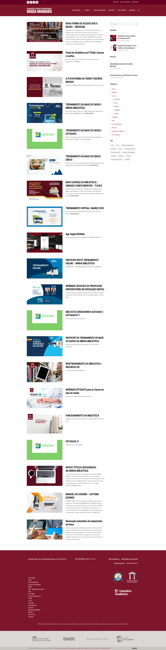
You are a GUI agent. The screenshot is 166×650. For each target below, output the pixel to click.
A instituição (31, 578)
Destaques (115, 117)
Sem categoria (116, 135)
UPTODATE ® (72, 441)
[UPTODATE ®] (44, 450)
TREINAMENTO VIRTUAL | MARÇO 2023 (85, 208)
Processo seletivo (115, 152)
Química (116, 113)
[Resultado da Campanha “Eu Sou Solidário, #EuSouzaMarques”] (113, 48)
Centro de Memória (33, 582)
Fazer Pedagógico (117, 124)
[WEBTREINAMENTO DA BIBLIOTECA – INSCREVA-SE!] (44, 372)
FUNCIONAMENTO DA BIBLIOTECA (82, 415)
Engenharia (117, 99)
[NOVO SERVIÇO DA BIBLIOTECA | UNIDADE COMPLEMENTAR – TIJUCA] (44, 191)
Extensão (30, 608)
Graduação (31, 603)
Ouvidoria (30, 617)
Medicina (116, 106)
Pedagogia (117, 110)
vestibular (127, 159)
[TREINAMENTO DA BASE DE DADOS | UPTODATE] (44, 139)
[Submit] (137, 24)
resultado (113, 156)
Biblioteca (114, 92)
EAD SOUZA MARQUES (34, 610)
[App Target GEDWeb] (44, 243)
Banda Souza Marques (127, 145)
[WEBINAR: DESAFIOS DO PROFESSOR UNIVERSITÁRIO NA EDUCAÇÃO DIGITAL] (44, 294)
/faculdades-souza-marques (130, 559)
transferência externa (116, 159)
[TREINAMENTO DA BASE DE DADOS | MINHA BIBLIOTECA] (44, 113)
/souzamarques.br (133, 563)
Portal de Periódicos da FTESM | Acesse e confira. (124, 75)
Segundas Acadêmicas (118, 131)
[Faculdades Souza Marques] (39, 10)
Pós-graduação (32, 605)
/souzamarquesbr (114, 559)
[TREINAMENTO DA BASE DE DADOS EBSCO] (44, 165)
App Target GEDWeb (75, 234)
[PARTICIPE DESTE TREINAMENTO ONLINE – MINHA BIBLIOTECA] (44, 268)
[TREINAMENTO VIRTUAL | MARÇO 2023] (44, 217)
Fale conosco (32, 614)
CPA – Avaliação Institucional (36, 589)
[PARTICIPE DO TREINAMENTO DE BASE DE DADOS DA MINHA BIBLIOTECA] (44, 346)
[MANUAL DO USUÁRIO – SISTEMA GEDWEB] (44, 503)
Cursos (114, 96)
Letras (116, 103)
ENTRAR (136, 2)
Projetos (114, 128)
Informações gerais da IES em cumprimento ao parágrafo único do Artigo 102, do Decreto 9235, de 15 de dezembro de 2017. (82, 648)
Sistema (128, 156)
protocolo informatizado (129, 152)
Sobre (29, 580)
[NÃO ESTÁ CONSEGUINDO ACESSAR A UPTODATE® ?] (44, 320)
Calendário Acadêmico (123, 592)
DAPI (29, 591)
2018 (112, 145)
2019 (117, 145)
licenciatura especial (129, 149)
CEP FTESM (31, 594)
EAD (113, 121)
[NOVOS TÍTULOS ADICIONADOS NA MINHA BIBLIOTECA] (44, 476)
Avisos (114, 89)
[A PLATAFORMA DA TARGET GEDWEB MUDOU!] (44, 87)
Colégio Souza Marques (34, 584)
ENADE (30, 587)
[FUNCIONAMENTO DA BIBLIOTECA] (44, 424)
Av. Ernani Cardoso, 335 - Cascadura (47, 559)
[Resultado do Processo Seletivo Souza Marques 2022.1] (113, 38)
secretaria (121, 156)
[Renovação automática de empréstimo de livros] (44, 529)
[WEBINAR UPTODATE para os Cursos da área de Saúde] (44, 398)
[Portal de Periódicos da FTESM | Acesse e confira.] (44, 61)
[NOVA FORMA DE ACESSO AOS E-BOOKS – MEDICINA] (44, 32)
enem (120, 149)
